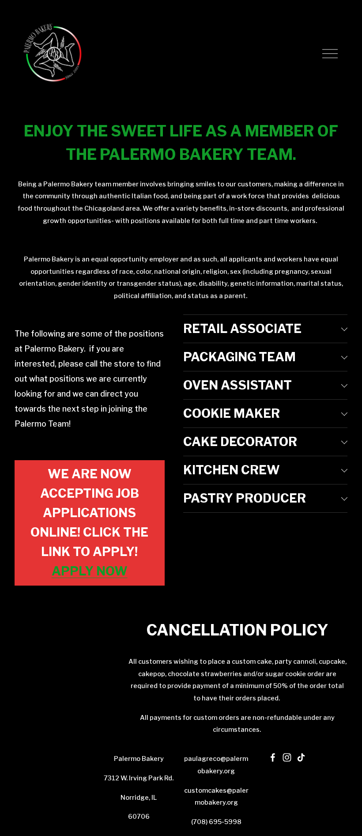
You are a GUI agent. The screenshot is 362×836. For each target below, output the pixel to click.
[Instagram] (287, 757)
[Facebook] (272, 757)
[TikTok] (301, 757)
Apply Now (90, 571)
